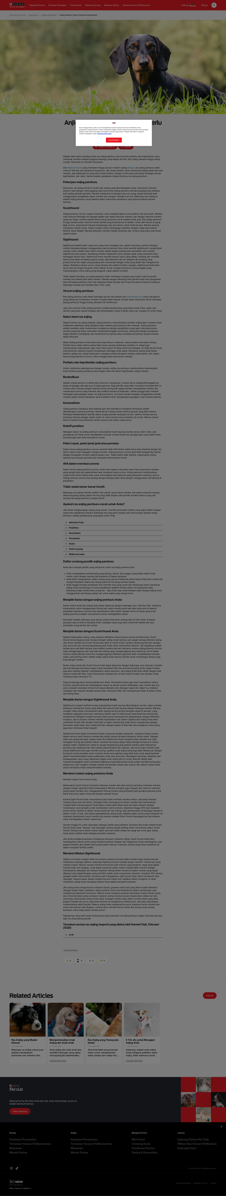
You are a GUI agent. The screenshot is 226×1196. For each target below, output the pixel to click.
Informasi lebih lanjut (104, 133)
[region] (114, 133)
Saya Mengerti (114, 140)
